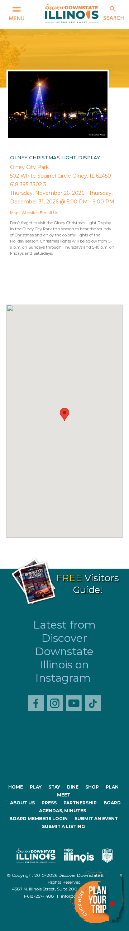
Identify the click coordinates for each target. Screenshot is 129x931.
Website (29, 212)
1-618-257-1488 (39, 896)
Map (14, 212)
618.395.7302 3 (28, 184)
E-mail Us (49, 212)
